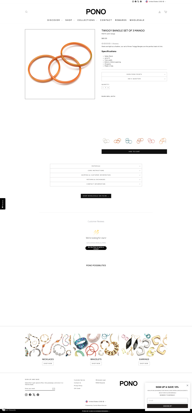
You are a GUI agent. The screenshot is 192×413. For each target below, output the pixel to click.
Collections (87, 20)
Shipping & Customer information (96, 175)
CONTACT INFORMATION (96, 184)
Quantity (105, 84)
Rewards (121, 20)
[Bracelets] (96, 345)
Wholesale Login (101, 380)
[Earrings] (144, 345)
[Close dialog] (187, 385)
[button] (96, 411)
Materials (96, 166)
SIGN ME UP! (167, 406)
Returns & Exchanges (96, 179)
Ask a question (134, 78)
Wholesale (137, 20)
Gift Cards (77, 388)
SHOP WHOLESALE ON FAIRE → (96, 196)
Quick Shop (41, 303)
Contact (106, 20)
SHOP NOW (48, 363)
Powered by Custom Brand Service (96, 405)
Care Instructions (96, 170)
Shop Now (144, 363)
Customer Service (79, 380)
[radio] (106, 140)
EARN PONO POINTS (134, 74)
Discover (54, 20)
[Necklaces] (48, 345)
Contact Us (77, 383)
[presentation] (165, 142)
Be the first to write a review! (96, 248)
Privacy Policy (78, 385)
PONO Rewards (100, 383)
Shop (69, 20)
